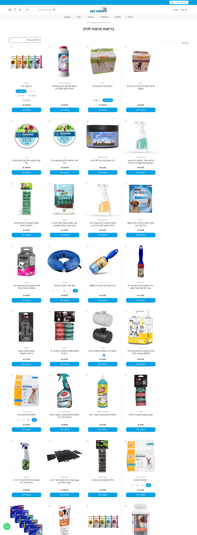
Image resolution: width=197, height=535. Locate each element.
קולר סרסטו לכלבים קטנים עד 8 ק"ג (64, 161)
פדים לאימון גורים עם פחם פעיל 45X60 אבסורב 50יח (26, 286)
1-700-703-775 (180, 2)
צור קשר (184, 9)
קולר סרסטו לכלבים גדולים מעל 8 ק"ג (26, 161)
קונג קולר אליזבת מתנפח (64, 285)
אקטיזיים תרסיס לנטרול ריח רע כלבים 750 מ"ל (26, 481)
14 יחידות (97, 100)
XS (75, 291)
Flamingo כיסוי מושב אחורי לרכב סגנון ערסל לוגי (64, 481)
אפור (101, 355)
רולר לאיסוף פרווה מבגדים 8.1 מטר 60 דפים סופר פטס (141, 286)
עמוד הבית (106, 22)
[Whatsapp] (6, 526)
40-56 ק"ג (26, 100)
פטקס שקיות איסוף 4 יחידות (141, 414)
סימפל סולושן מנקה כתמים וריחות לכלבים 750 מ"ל (64, 415)
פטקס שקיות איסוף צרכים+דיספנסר (26, 352)
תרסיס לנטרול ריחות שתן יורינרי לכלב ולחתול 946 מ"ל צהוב (102, 224)
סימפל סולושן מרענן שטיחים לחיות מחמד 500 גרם (64, 87)
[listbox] (24, 40)
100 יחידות (107, 100)
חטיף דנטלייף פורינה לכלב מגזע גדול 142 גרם (140, 224)
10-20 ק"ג (32, 96)
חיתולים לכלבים (140, 480)
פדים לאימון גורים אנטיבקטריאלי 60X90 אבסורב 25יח (140, 352)
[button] (20, 9)
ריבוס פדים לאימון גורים (102, 86)
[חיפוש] (28, 10)
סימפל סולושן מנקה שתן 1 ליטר (102, 414)
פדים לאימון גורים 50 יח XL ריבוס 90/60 (141, 87)
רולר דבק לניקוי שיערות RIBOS (102, 285)
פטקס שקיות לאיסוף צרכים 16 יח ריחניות (64, 352)
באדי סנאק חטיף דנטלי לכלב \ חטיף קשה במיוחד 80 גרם (64, 224)
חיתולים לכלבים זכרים (26, 414)
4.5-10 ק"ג (21, 91)
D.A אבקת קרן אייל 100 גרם (103, 160)
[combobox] (41, 10)
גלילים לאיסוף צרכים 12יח (103, 480)
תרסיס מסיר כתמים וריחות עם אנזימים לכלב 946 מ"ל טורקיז (141, 161)
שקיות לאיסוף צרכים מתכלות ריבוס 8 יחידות (26, 224)
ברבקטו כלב (26, 86)
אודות (176, 9)
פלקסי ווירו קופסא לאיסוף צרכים (102, 351)
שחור (104, 355)
